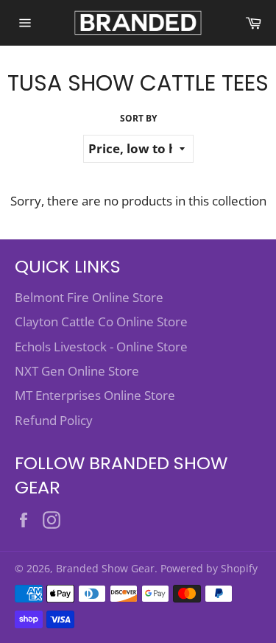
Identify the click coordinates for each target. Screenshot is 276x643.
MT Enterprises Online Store (95, 395)
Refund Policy (54, 420)
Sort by (138, 118)
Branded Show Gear (105, 568)
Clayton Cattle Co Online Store (101, 321)
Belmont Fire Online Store (89, 297)
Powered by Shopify (209, 568)
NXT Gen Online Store (77, 370)
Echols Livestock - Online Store (101, 346)
